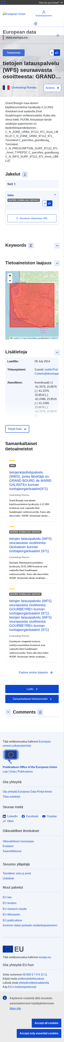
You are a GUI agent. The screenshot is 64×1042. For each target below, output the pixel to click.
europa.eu (45, 957)
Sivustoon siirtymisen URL (34, 218)
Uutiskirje (8, 878)
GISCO (54, 338)
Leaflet (15, 338)
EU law (7, 897)
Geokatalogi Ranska (24, 87)
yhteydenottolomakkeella (34, 982)
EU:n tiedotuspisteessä (22, 986)
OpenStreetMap (30, 338)
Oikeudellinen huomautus (18, 841)
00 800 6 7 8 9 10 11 (35, 974)
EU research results (15, 908)
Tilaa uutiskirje (11, 796)
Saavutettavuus (12, 851)
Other (10, 821)
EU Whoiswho (11, 914)
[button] (51, 2)
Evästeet (8, 846)
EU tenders (9, 903)
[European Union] (31, 949)
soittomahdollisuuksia (31, 978)
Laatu (30, 688)
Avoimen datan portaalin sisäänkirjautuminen (30, 925)
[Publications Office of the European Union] (31, 756)
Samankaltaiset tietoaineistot (30, 698)
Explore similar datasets (36, 672)
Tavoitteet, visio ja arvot (17, 873)
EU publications (12, 920)
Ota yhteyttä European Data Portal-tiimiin (27, 791)
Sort (10, 184)
